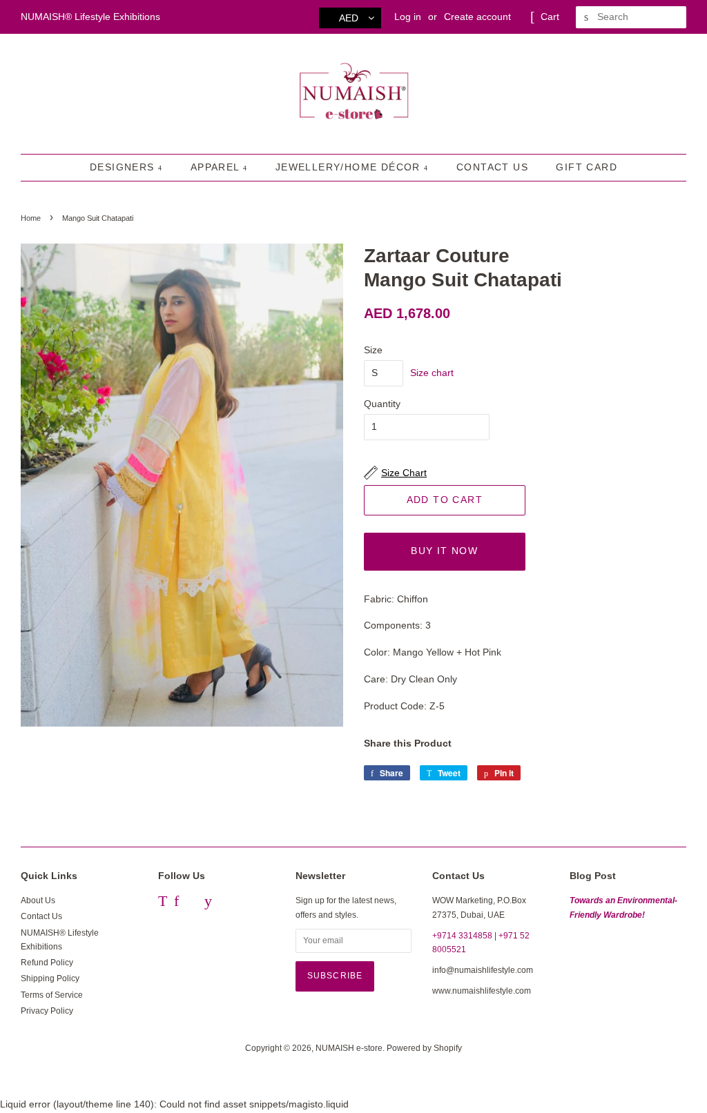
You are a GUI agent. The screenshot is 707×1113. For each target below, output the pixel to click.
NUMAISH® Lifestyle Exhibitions (90, 16)
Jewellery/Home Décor (349, 167)
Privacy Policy (47, 1011)
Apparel (217, 167)
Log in (407, 16)
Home (31, 218)
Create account (477, 16)
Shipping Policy (50, 978)
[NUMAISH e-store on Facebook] (176, 903)
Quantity (382, 403)
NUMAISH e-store (349, 1048)
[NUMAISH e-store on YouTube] (208, 903)
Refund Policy (47, 962)
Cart (550, 16)
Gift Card (586, 167)
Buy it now (444, 550)
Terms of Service (52, 995)
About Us (38, 900)
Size (373, 349)
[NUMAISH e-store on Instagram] (191, 903)
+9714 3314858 (462, 935)
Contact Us (492, 167)
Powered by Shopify (424, 1048)
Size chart (432, 372)
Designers (124, 167)
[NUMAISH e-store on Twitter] (162, 903)
